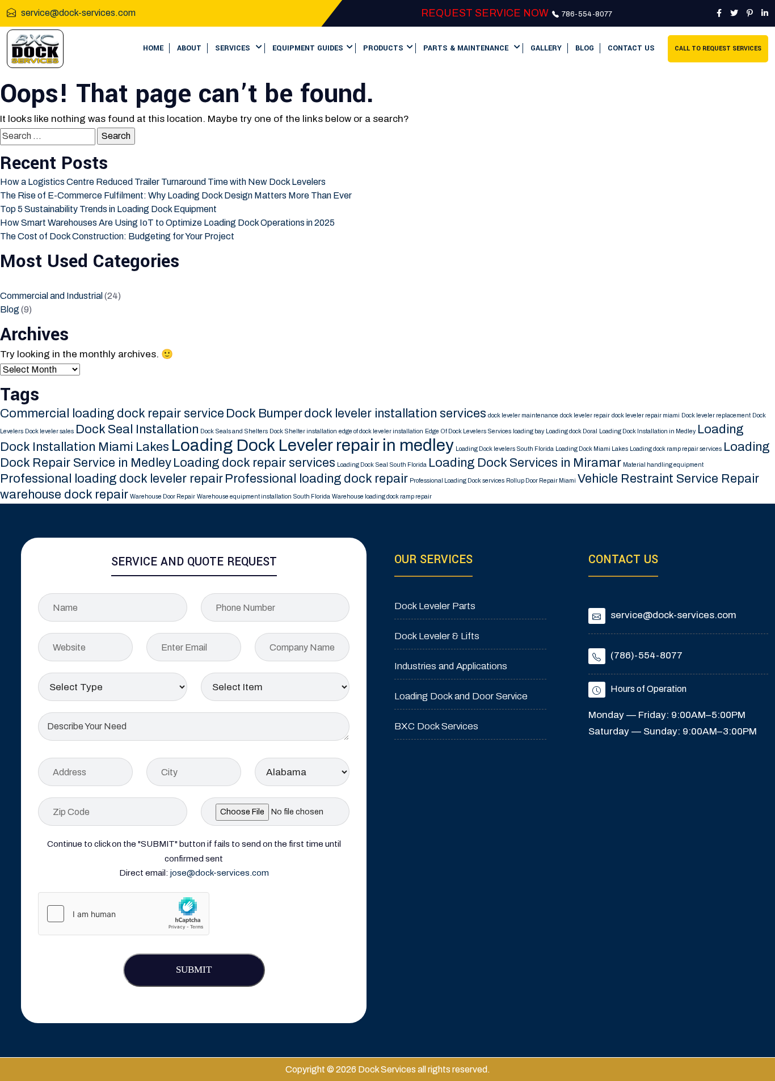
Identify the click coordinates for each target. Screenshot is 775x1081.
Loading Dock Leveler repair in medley (312, 445)
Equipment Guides (307, 48)
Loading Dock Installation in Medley (647, 431)
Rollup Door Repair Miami (541, 481)
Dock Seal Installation (137, 429)
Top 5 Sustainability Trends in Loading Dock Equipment (108, 209)
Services (233, 48)
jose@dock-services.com (219, 872)
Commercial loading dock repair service (112, 413)
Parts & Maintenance (467, 48)
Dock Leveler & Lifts (436, 636)
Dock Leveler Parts (434, 606)
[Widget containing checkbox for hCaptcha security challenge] (123, 913)
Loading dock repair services (254, 463)
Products (383, 48)
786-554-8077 (586, 14)
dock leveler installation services (395, 413)
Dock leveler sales (49, 431)
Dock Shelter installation (303, 431)
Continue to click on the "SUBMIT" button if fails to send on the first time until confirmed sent (194, 851)
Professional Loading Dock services (457, 481)
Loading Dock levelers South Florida (505, 449)
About (189, 48)
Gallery (546, 48)
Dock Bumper (264, 413)
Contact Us (631, 48)
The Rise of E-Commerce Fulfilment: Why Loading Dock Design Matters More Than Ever (176, 195)
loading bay (528, 431)
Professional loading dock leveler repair (111, 478)
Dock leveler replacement (716, 415)
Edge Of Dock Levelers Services (468, 431)
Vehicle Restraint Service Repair (668, 478)
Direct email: (194, 872)
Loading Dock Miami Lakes (591, 449)
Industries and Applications (450, 666)
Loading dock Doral (571, 431)
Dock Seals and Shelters (234, 431)
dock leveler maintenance (523, 415)
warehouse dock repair (64, 494)
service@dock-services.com (78, 13)
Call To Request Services (718, 48)
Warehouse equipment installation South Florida (263, 496)
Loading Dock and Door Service (461, 696)
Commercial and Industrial (51, 296)
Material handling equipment (663, 465)
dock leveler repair (585, 415)
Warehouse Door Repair (162, 496)
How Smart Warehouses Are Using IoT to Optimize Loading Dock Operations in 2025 (167, 222)
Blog (584, 48)
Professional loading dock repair (316, 478)
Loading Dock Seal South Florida (382, 465)
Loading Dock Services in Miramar (524, 463)
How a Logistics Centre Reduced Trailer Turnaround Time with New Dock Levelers (163, 182)
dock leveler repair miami (646, 415)
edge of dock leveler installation (381, 431)
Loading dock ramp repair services (676, 449)
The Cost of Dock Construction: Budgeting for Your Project (117, 236)
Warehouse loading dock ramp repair (382, 496)
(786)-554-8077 (646, 655)
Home (153, 48)
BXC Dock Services (436, 726)
